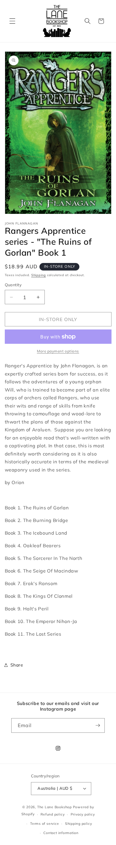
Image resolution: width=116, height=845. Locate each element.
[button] (12, 21)
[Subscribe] (97, 725)
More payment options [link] (58, 351)
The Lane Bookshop (54, 807)
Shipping (38, 275)
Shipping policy (78, 823)
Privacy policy (83, 814)
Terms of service (44, 823)
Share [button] (16, 665)
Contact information (61, 833)
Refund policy (52, 814)
